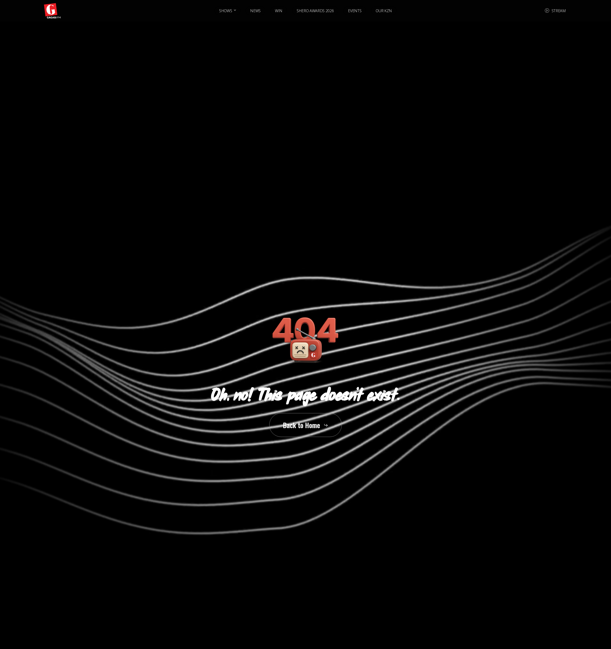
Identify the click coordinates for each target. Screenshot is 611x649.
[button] (305, 425)
